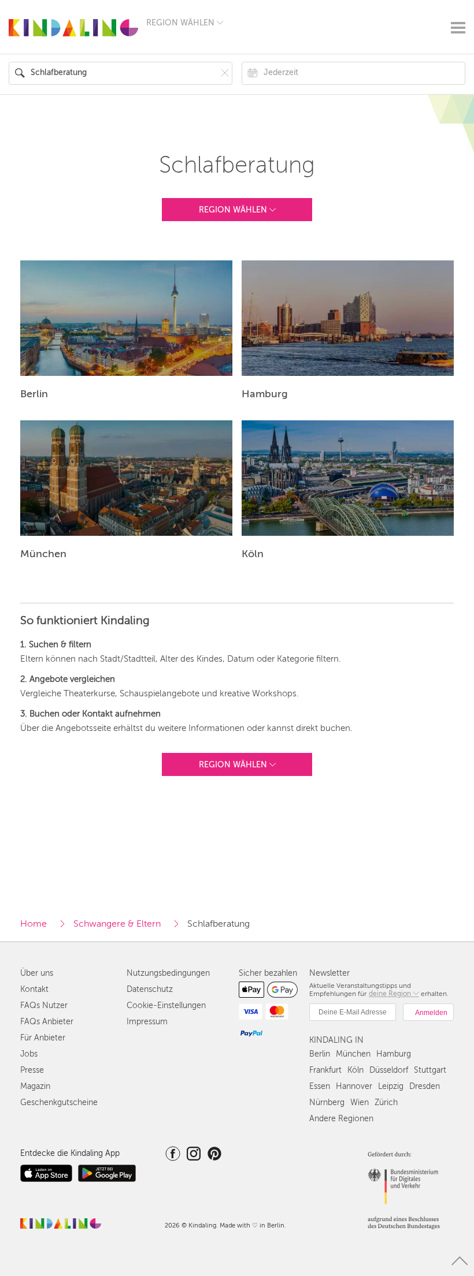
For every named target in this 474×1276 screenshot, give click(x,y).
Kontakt (34, 989)
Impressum (147, 1021)
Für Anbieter (42, 1038)
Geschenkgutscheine (59, 1102)
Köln (355, 1070)
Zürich (386, 1102)
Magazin (35, 1086)
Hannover (354, 1086)
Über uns (36, 973)
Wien (359, 1102)
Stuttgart (430, 1070)
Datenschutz (150, 989)
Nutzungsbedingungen (168, 973)
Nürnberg (327, 1102)
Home (33, 924)
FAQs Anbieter (46, 1021)
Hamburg (393, 1054)
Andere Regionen (341, 1118)
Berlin (319, 1054)
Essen (319, 1086)
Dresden (424, 1086)
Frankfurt (325, 1070)
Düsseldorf (388, 1070)
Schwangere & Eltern (117, 924)
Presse (32, 1070)
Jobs (29, 1054)
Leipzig (390, 1086)
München (353, 1054)
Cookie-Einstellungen (166, 1005)
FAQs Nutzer (44, 1005)
